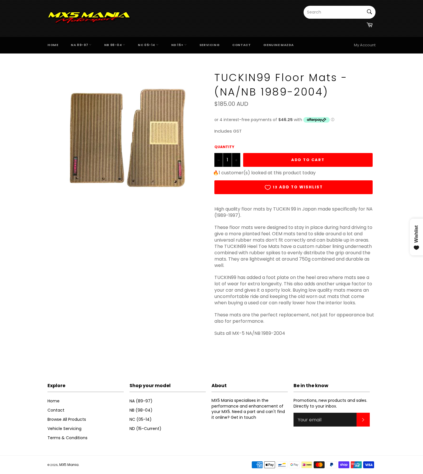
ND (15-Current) (145, 428)
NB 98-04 (113, 45)
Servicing (209, 45)
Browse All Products (66, 419)
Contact (241, 45)
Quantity (224, 147)
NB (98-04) (141, 410)
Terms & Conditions (67, 438)
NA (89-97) (141, 401)
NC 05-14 (147, 45)
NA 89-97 (80, 45)
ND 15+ (177, 45)
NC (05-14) (140, 419)
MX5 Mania (69, 464)
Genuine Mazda (278, 45)
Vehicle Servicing (64, 428)
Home (52, 45)
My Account (365, 45)
